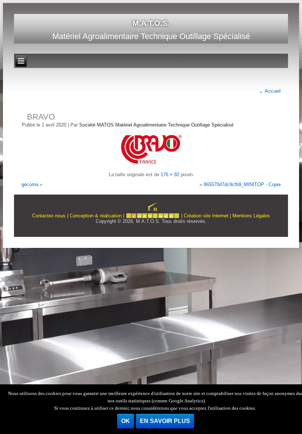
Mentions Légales (251, 215)
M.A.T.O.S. (151, 23)
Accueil (270, 91)
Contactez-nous (49, 215)
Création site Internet (206, 215)
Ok (125, 421)
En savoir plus (165, 421)
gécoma (29, 184)
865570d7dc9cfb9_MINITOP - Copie (242, 184)
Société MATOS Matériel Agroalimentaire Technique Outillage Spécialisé (156, 125)
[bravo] (151, 164)
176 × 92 (170, 174)
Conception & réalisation (96, 215)
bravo (41, 116)
